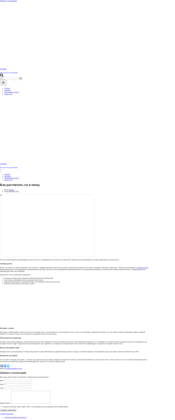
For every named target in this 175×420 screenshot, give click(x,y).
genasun (11, 64)
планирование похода (14, 243)
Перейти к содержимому (8, 1)
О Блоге (7, 25)
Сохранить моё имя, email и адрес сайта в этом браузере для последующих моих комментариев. (35, 281)
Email (2, 258)
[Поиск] (2, 13)
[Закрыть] (3, 20)
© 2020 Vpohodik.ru (6, 288)
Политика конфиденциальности (15, 292)
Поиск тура (8, 31)
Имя (2, 255)
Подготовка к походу (11, 29)
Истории (7, 27)
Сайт (1, 262)
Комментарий (5, 277)
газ (6, 243)
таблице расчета (142, 142)
